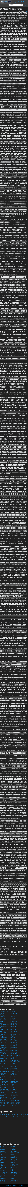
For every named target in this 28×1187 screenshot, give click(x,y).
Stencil (13, 1092)
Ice (1, 1164)
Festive (13, 1044)
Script (13, 1084)
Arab (2, 1016)
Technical (14, 1095)
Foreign (14, 1047)
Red (2, 1170)
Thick (13, 1097)
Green (13, 1161)
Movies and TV (15, 1071)
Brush (3, 1023)
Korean (13, 1065)
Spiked (13, 1091)
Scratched (4, 1084)
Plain (13, 1078)
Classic (13, 1026)
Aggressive (14, 1013)
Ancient (13, 1015)
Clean (3, 1028)
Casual (3, 1151)
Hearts (3, 1057)
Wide (13, 1105)
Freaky (3, 1049)
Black (2, 1018)
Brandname (14, 1021)
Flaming (3, 1045)
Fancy (3, 1042)
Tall (2, 1095)
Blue (12, 1148)
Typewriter (14, 1100)
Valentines (14, 1180)
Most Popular (4, 1011)
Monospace (4, 1071)
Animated (13, 1146)
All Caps (4, 1015)
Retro (3, 1079)
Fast (2, 1044)
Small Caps (4, 1091)
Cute (12, 1032)
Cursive (13, 1031)
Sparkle (13, 1177)
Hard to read (15, 1055)
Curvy (3, 1032)
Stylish (13, 1094)
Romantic (4, 1081)
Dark (3, 1034)
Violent (3, 1105)
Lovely (13, 1066)
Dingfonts (14, 1036)
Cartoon (13, 1024)
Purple (13, 1169)
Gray (2, 1161)
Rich (12, 1079)
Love (2, 1066)
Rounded (14, 1081)
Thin (2, 1099)
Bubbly (13, 1023)
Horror (13, 1058)
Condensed (4, 1029)
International (15, 1061)
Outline (13, 1074)
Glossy (3, 1157)
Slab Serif (4, 1089)
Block (13, 1018)
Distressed (4, 1037)
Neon (12, 1165)
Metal (2, 1165)
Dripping (3, 1039)
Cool (13, 1029)
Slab (12, 1087)
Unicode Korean (15, 1103)
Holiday (3, 1058)
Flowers (3, 1047)
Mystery (13, 1073)
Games (13, 1050)
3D (2, 1013)
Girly (2, 1052)
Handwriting (5, 1055)
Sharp (3, 1087)
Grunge (13, 1053)
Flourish (13, 1045)
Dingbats (4, 1036)
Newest (12, 1011)
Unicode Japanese (5, 1103)
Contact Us (8, 1185)
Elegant (3, 1041)
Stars (2, 1092)
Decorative (15, 1034)
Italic (2, 1063)
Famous (13, 1041)
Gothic (13, 1052)
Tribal (2, 1100)
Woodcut (3, 1107)
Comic (13, 1028)
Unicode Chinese (15, 1102)
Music (3, 1073)
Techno (3, 1097)
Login (25, 5)
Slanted (13, 1089)
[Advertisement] (14, 1129)
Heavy (13, 1057)
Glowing (13, 1157)
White (2, 1182)
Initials (3, 1061)
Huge (2, 1060)
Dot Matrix (14, 1037)
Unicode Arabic (5, 1102)
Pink (2, 1169)
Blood (3, 1020)
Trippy (2, 1180)
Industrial (14, 1060)
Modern (14, 1070)
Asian (13, 1016)
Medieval (3, 1070)
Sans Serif (4, 1082)
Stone (12, 1178)
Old (2, 1074)
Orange (3, 1167)
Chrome (13, 1151)
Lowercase (4, 1068)
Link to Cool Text (18, 1185)
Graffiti (3, 1053)
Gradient (13, 1159)
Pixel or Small (5, 1078)
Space (2, 1177)
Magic (13, 1068)
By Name (26, 11)
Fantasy (13, 1042)
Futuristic (4, 1050)
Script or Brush (5, 1086)
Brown (2, 1149)
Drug (12, 1039)
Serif (12, 1086)
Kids (2, 1065)
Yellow (13, 1182)
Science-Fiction (15, 1082)
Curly (2, 1031)
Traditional (14, 1099)
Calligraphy (4, 1024)
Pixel (12, 1076)
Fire (12, 1154)
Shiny (12, 1175)
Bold (13, 1020)
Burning (13, 1149)
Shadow (13, 1173)
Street (3, 1094)
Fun (12, 1049)
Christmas (3, 1026)
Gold (2, 1159)
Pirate (2, 1076)
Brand (3, 1021)
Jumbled (13, 1063)
